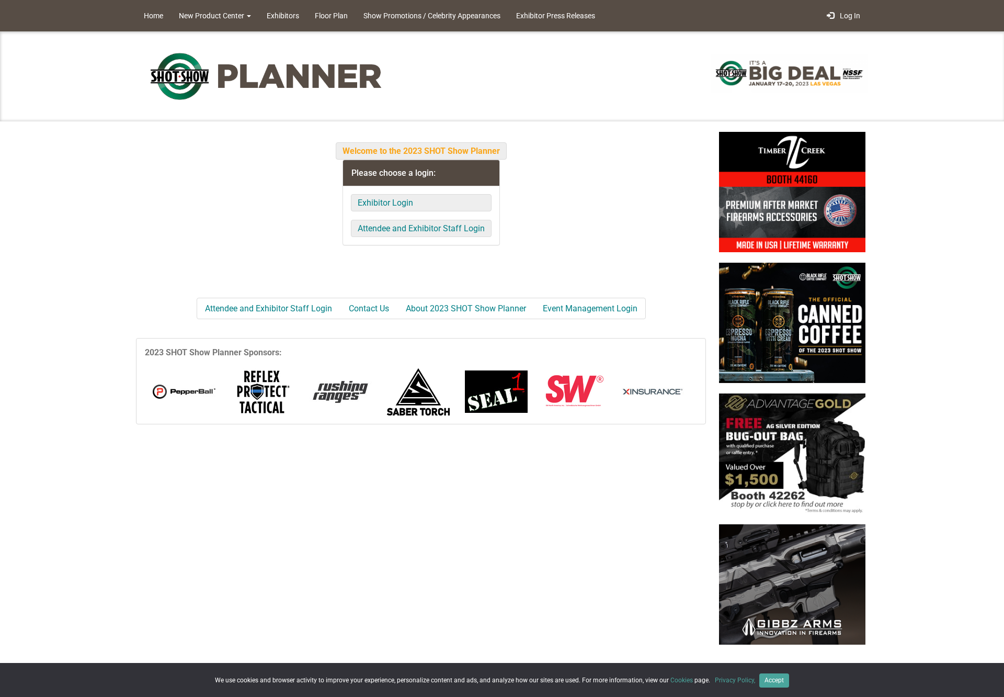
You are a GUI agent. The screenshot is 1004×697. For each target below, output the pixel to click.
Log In (848, 16)
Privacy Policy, (736, 680)
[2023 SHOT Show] (266, 75)
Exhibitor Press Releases (555, 16)
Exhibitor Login (385, 203)
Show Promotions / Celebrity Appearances (431, 16)
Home (153, 16)
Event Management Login (590, 308)
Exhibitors (283, 16)
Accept (774, 680)
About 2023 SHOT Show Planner (466, 308)
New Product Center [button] (212, 16)
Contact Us (369, 308)
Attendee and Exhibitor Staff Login (421, 228)
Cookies (681, 680)
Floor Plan (331, 16)
